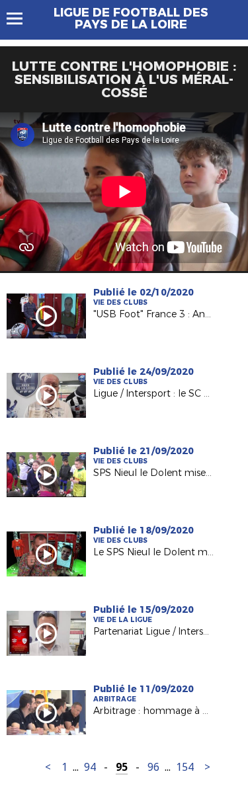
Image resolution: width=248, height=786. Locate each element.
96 (153, 767)
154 (185, 767)
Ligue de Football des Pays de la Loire (131, 18)
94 (90, 767)
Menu (21, 18)
